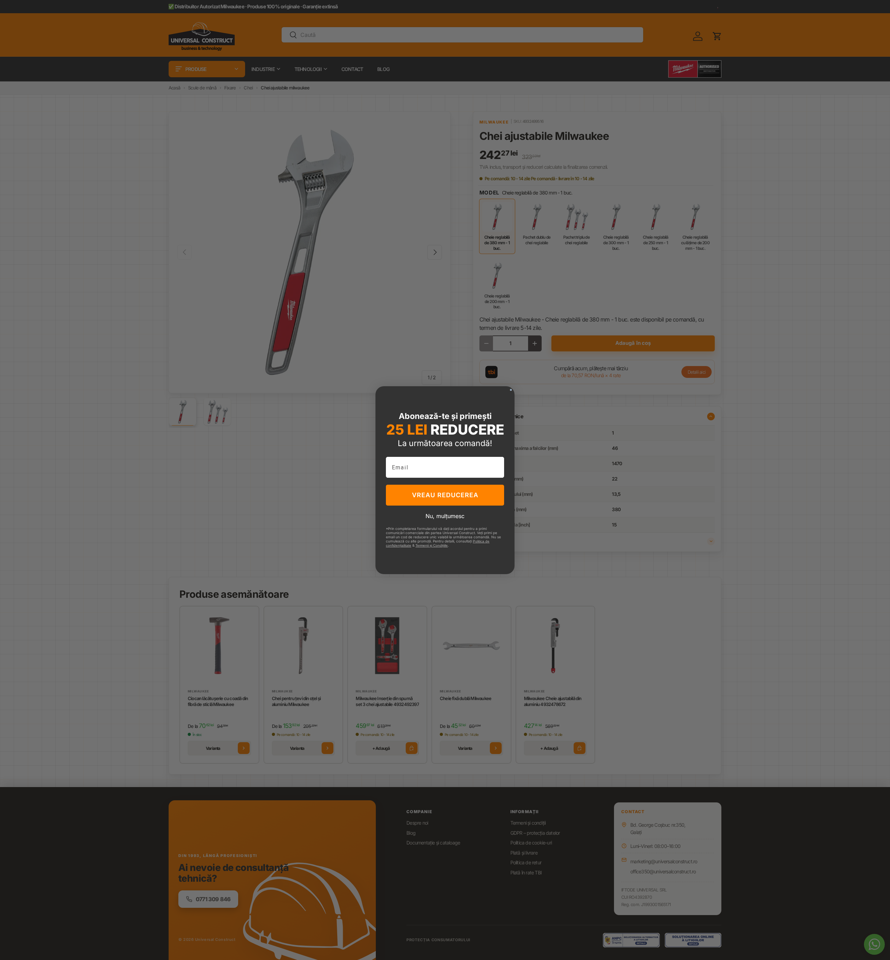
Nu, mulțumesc (445, 516)
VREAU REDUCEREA (445, 495)
